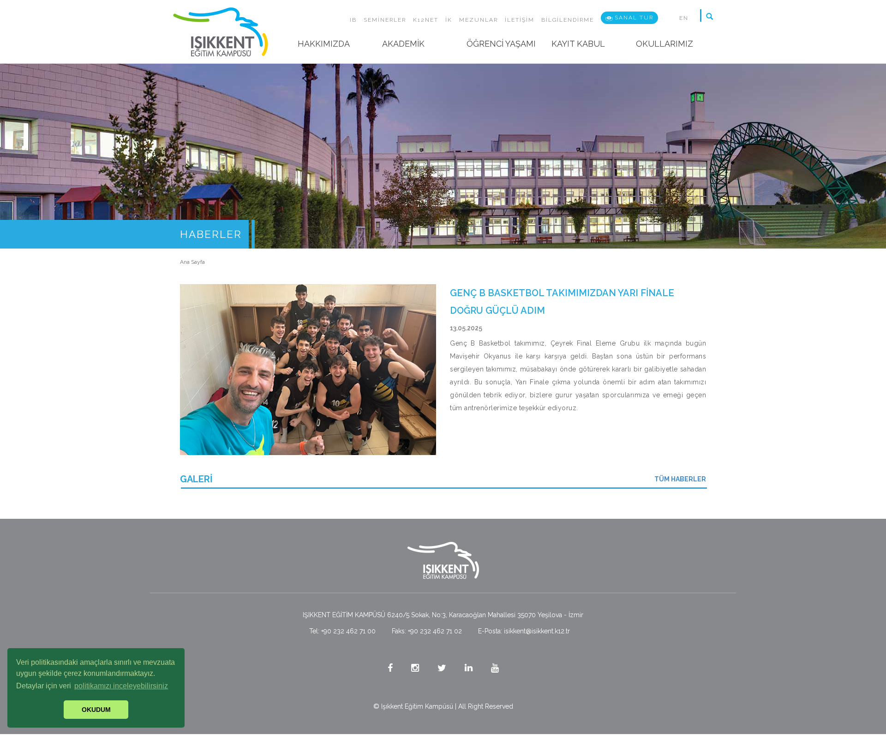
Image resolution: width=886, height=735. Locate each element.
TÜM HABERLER (680, 479)
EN (683, 18)
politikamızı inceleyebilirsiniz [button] (121, 686)
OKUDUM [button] (96, 709)
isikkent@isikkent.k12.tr (537, 631)
